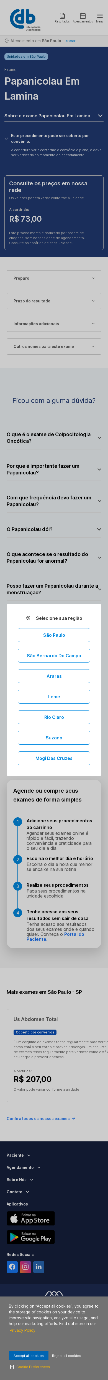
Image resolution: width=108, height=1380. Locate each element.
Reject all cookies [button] (66, 1356)
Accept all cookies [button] (29, 1356)
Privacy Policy (22, 1330)
